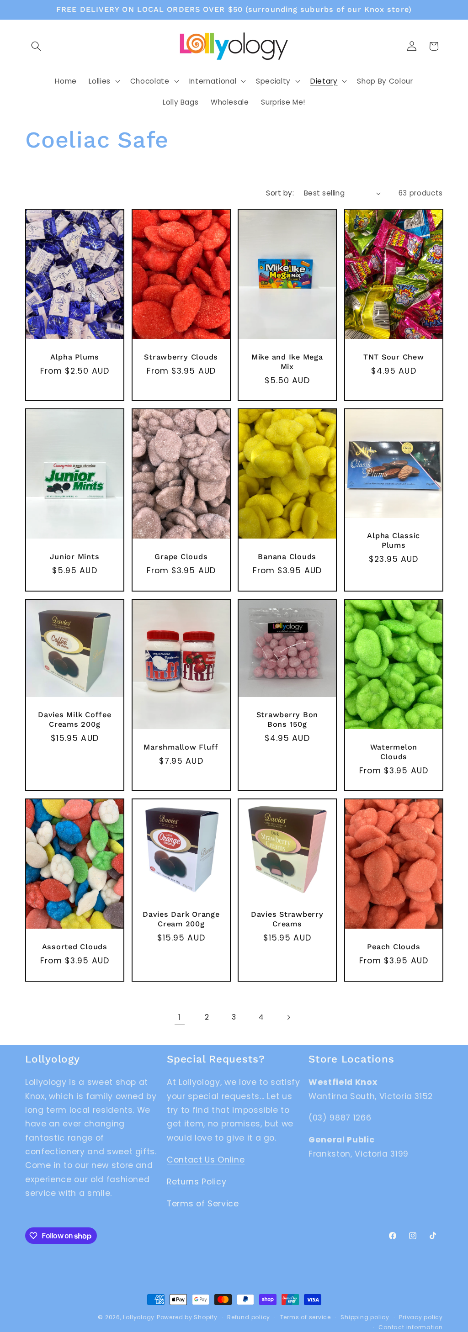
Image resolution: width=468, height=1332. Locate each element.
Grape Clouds (180, 556)
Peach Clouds (393, 946)
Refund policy (248, 1317)
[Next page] (288, 1017)
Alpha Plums (74, 357)
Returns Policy (196, 1181)
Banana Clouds (287, 556)
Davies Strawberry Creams (287, 919)
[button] (36, 46)
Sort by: (280, 193)
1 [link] (179, 1017)
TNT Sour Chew (393, 357)
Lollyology (138, 1317)
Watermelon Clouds (393, 752)
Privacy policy (421, 1317)
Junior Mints (74, 556)
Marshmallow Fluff (181, 747)
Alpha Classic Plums (393, 541)
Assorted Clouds (74, 946)
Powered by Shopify (187, 1317)
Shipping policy (364, 1317)
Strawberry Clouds (181, 357)
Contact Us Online (206, 1159)
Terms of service (305, 1317)
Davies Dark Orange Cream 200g (181, 919)
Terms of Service (203, 1203)
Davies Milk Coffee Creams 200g (75, 719)
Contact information (410, 1327)
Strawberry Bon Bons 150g (287, 719)
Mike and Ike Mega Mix (287, 362)
